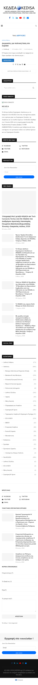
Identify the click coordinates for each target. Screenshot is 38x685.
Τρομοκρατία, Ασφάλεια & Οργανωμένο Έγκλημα (20, 414)
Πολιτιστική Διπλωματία (20, 388)
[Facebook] (9, 18)
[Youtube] (20, 18)
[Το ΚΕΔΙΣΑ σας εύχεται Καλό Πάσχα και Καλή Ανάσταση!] (8, 307)
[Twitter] (13, 18)
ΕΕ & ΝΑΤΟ (20, 418)
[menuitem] (19, 680)
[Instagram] (24, 18)
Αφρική (20, 397)
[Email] (28, 18)
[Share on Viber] (22, 64)
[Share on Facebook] (15, 64)
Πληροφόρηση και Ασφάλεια (20, 405)
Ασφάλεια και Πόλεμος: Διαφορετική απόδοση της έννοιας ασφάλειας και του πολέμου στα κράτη (24, 557)
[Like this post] (13, 64)
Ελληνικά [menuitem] (20, 680)
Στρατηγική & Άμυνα (20, 410)
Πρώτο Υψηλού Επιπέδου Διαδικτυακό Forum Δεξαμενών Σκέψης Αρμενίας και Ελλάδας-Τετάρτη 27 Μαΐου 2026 (26, 238)
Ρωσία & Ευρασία (20, 431)
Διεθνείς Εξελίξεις (20, 392)
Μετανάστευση (20, 436)
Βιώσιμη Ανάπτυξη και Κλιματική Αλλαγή (20, 371)
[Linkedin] (17, 18)
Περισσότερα (7, 60)
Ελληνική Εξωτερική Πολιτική (20, 379)
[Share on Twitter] (18, 64)
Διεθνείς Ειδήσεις (19, 362)
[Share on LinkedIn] (20, 64)
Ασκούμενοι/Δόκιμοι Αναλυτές (20, 453)
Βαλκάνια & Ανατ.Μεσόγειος (20, 375)
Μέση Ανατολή (20, 401)
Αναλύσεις (19, 366)
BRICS (20, 423)
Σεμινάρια (19, 444)
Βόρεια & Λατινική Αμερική (20, 384)
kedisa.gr (6, 49)
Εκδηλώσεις (19, 440)
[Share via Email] (24, 64)
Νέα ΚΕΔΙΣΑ (19, 457)
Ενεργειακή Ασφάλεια (20, 427)
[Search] (36, 26)
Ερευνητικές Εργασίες (19, 449)
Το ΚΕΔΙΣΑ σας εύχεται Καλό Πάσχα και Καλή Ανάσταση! (25, 305)
